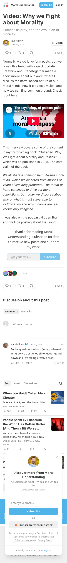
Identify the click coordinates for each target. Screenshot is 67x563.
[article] (33, 402)
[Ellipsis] (62, 344)
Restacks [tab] (26, 311)
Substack (16, 555)
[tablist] (18, 311)
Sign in (59, 5)
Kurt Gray (17, 41)
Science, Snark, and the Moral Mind (24, 402)
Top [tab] (7, 383)
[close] (56, 457)
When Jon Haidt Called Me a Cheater (24, 395)
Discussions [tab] (30, 383)
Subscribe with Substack (36, 525)
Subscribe (46, 5)
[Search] (60, 383)
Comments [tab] (11, 311)
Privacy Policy (45, 540)
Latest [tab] (16, 383)
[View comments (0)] (19, 449)
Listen (59, 42)
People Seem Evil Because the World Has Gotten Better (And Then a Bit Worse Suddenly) (24, 424)
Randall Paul (18, 344)
